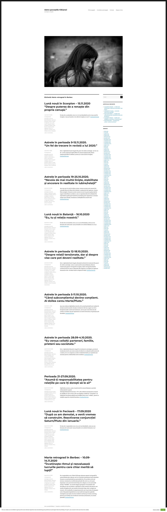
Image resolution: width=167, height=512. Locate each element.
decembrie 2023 (107, 171)
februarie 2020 (107, 234)
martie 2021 (106, 216)
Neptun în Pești (52, 162)
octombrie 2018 (107, 256)
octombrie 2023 (107, 173)
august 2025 (106, 145)
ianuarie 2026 (107, 138)
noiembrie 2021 (107, 205)
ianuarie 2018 (107, 268)
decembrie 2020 (107, 220)
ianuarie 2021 (107, 219)
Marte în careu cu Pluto (49, 316)
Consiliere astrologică (102, 10)
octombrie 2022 (107, 190)
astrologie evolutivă (48, 118)
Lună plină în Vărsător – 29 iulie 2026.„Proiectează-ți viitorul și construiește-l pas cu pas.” (113, 108)
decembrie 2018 (107, 253)
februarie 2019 (107, 250)
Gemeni (50, 121)
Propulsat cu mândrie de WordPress (63, 506)
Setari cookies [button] (156, 509)
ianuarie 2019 (107, 251)
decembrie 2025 (107, 139)
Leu (51, 122)
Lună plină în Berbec (48, 356)
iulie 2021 (106, 210)
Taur (54, 129)
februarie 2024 (107, 168)
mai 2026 (106, 132)
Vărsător (46, 130)
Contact (112, 10)
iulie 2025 (106, 146)
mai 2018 (106, 262)
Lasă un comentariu (48, 132)
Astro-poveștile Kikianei (55, 10)
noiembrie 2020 (107, 221)
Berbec (49, 120)
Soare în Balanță (52, 362)
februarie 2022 (107, 201)
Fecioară (46, 121)
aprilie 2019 (106, 247)
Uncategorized (47, 116)
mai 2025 (106, 147)
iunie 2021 (106, 212)
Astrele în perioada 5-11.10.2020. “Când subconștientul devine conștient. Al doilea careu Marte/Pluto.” (71, 297)
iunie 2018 (106, 261)
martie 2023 (106, 183)
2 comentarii (47, 284)
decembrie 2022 (107, 187)
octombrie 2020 (107, 223)
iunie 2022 (106, 195)
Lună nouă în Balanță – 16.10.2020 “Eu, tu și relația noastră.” (67, 216)
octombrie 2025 (107, 142)
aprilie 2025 (106, 149)
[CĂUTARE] (121, 97)
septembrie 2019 (107, 240)
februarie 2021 (107, 217)
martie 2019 (106, 249)
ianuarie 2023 (107, 186)
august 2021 (106, 209)
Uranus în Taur (52, 201)
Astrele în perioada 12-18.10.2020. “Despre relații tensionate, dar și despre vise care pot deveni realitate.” (71, 254)
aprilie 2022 (106, 198)
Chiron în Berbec (48, 355)
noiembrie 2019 (107, 238)
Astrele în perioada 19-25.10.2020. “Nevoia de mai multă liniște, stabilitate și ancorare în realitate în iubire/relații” (71, 180)
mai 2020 (106, 230)
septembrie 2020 (107, 224)
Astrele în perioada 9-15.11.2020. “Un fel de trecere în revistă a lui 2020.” (70, 144)
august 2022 (106, 193)
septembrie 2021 (107, 208)
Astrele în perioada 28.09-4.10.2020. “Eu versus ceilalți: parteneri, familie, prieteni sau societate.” (69, 340)
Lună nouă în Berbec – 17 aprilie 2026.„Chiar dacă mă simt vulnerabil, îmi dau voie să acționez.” (113, 115)
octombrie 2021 (107, 206)
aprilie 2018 (106, 264)
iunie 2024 (106, 162)
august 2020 (106, 225)
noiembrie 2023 (107, 172)
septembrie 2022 (107, 191)
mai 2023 (106, 180)
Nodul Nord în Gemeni (49, 197)
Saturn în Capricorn (48, 360)
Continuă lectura (94, 117)
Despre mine (119, 10)
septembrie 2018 (107, 257)
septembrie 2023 (107, 175)
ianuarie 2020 (107, 235)
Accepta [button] (163, 509)
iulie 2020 (106, 227)
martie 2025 (106, 150)
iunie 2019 (106, 245)
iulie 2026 (106, 131)
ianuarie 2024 (107, 169)
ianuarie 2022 (107, 202)
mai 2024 (106, 164)
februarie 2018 (107, 266)
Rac (53, 126)
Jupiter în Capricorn (48, 155)
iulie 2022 (106, 194)
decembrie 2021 (107, 203)
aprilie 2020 (106, 231)
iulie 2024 (106, 161)
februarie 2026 (107, 136)
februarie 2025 (107, 151)
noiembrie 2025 (107, 140)
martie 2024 (106, 167)
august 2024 (106, 160)
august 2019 (106, 242)
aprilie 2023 (106, 182)
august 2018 (106, 258)
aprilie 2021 (106, 214)
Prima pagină (91, 10)
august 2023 (106, 176)
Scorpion (51, 129)
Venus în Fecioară (48, 202)
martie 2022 (106, 199)
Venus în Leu (51, 364)
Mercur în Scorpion (48, 319)
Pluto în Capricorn (48, 126)
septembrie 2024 (107, 158)
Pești (54, 125)
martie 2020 (106, 232)
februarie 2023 (107, 184)
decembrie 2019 (107, 236)
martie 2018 (106, 265)
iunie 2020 (106, 228)
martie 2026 (106, 135)
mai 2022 (106, 197)
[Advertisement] (84, 25)
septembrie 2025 (107, 143)
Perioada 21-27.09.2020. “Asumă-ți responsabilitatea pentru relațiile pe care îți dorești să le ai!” (68, 379)
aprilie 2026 (106, 134)
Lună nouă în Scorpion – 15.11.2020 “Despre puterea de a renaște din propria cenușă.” (67, 106)
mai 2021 (106, 213)
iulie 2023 (106, 177)
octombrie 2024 (107, 157)
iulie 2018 (106, 260)
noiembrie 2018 (107, 254)
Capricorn (54, 120)
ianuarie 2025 (107, 153)
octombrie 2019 (107, 239)
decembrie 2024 (107, 154)
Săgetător (46, 128)
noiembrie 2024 (107, 156)
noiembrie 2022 (107, 188)
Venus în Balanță (52, 130)
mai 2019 (106, 246)
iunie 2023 (106, 179)
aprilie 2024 (106, 165)
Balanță (46, 120)
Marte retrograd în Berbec (49, 317)
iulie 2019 (106, 243)
